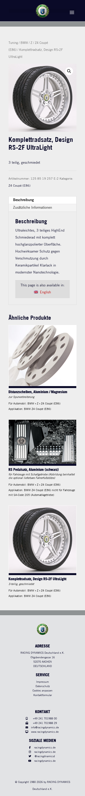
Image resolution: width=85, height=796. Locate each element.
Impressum (42, 682)
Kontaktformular (42, 695)
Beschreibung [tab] (23, 200)
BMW (24, 43)
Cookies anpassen (42, 690)
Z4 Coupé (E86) (19, 185)
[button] (69, 71)
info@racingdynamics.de (45, 727)
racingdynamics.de (45, 747)
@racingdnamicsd (45, 756)
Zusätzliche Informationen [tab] (32, 208)
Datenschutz (43, 686)
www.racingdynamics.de (45, 732)
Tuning (13, 43)
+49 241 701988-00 (45, 718)
